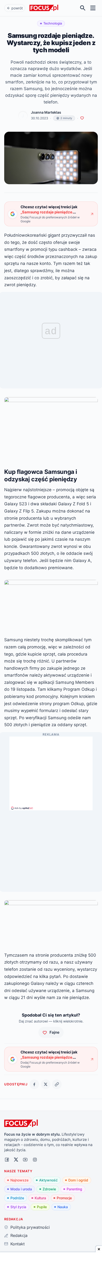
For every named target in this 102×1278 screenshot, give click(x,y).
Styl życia (18, 1207)
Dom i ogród (78, 1180)
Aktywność (48, 1180)
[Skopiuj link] (57, 1084)
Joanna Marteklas (46, 112)
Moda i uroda (21, 1189)
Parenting (74, 1189)
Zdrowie (49, 1189)
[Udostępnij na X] (46, 1084)
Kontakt (17, 1243)
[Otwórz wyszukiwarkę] (82, 8)
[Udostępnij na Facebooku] (34, 1084)
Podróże (17, 1198)
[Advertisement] (51, 771)
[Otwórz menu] (93, 8)
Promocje (64, 1198)
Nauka (62, 1207)
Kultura (40, 1198)
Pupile (42, 1207)
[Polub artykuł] (82, 118)
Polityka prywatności (30, 1227)
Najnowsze (19, 1180)
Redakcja (18, 1235)
